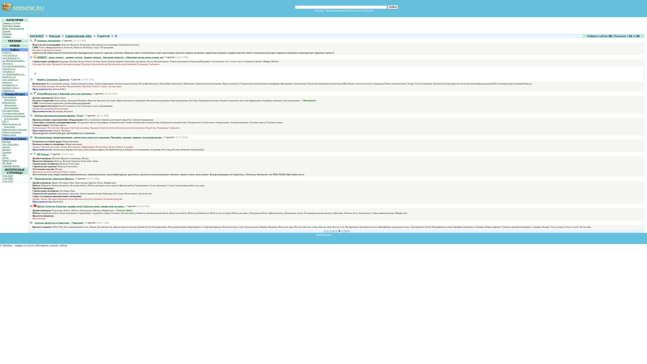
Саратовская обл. (78, 36)
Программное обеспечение (9, 98)
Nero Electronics (10, 144)
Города (6, 31)
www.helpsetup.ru (11, 58)
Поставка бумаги (10, 110)
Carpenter (7, 152)
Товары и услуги (11, 23)
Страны (6, 36)
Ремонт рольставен (12, 132)
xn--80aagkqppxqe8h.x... (14, 60)
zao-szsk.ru (7, 63)
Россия (54, 36)
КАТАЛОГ (37, 36)
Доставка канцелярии (13, 113)
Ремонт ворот (9, 135)
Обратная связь (323, 234)
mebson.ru (7, 82)
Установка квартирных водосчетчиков (13, 117)
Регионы (7, 34)
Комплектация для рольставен (11, 125)
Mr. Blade (7, 163)
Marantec (6, 141)
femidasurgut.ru (10, 85)
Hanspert (6, 149)
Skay (4, 155)
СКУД (5, 121)
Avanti (5, 158)
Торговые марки (11, 25)
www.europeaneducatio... (14, 66)
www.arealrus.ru (10, 79)
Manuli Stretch (9, 160)
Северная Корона (11, 166)
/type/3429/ (7, 175)
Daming (6, 147)
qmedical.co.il (9, 77)
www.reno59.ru (9, 55)
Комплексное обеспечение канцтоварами (10, 105)
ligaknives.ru (8, 90)
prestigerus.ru (8, 69)
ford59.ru (6, 52)
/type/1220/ (7, 181)
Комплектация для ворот (14, 129)
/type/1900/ (7, 178)
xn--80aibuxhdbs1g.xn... (14, 74)
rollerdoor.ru (8, 71)
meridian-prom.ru (10, 87)
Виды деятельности (13, 28)
